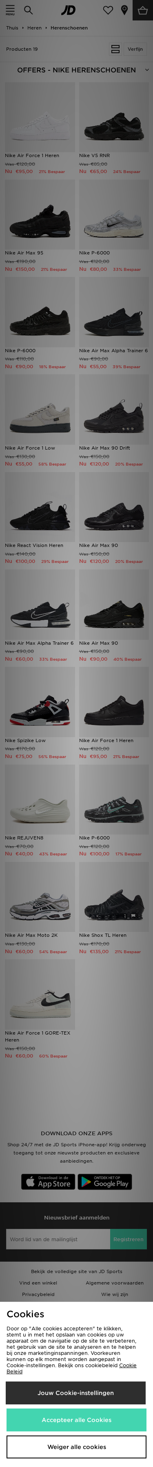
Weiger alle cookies (76, 1447)
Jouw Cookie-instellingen (76, 1393)
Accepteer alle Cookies (76, 1420)
